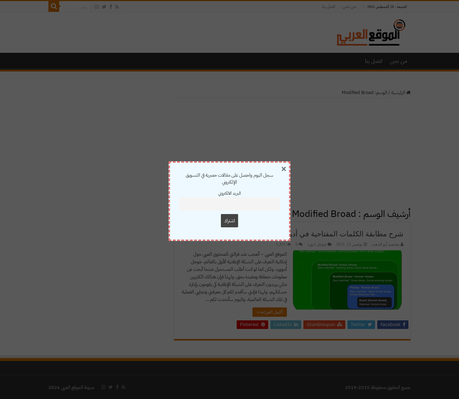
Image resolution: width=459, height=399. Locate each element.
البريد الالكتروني (229, 193)
